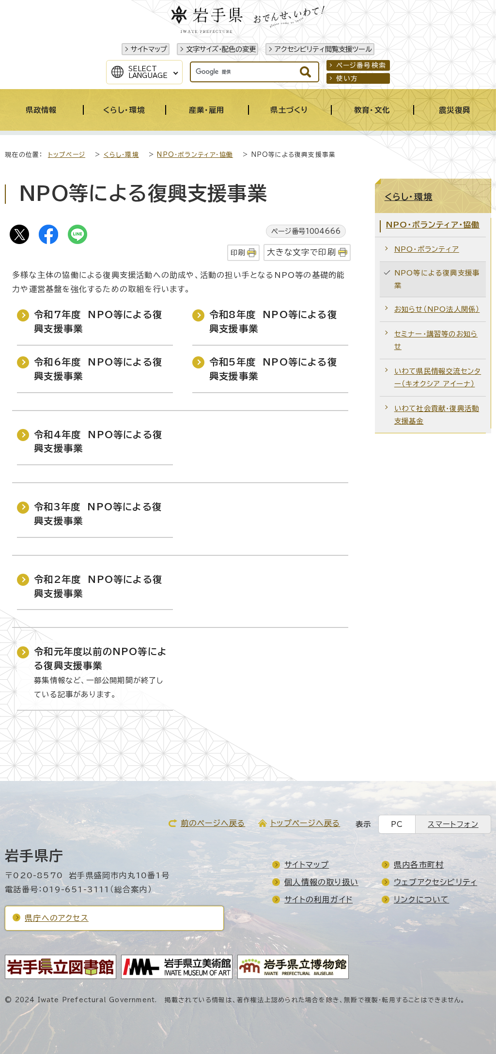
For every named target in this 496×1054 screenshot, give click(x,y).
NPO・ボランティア (426, 249)
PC (397, 824)
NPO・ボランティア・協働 (195, 155)
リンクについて (421, 899)
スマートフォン (453, 824)
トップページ (66, 155)
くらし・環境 (121, 155)
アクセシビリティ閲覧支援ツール (323, 49)
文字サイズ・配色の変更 (221, 49)
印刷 (238, 252)
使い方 (347, 78)
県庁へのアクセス (57, 918)
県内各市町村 (419, 865)
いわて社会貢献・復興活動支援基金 (436, 415)
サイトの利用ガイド (318, 899)
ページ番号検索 (361, 65)
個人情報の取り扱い (321, 882)
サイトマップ (149, 49)
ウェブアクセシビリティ (435, 882)
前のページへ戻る (213, 823)
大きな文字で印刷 (301, 252)
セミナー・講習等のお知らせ (436, 340)
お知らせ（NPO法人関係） (437, 309)
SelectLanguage (148, 72)
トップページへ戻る (305, 823)
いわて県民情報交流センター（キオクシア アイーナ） (437, 377)
